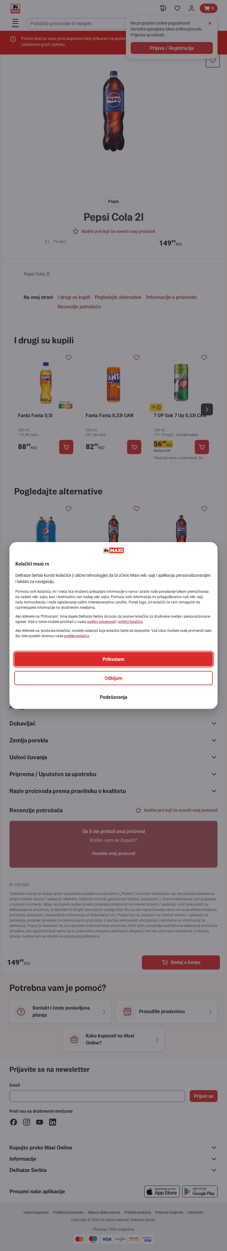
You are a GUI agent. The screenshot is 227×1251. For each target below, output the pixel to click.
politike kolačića (76, 636)
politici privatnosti (101, 622)
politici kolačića (130, 622)
